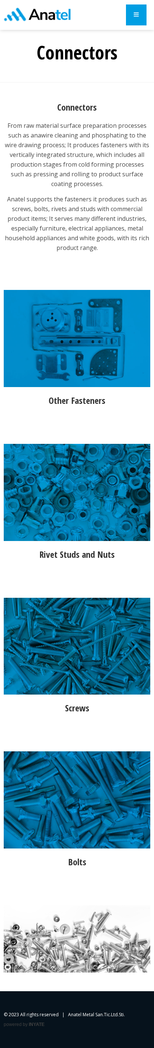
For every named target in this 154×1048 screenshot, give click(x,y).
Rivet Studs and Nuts (77, 554)
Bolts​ (77, 862)
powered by (24, 1024)
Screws (77, 708)
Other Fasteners (77, 400)
